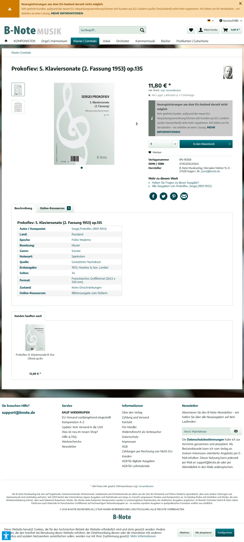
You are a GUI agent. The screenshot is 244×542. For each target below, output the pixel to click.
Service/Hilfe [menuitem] (230, 20)
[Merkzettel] (191, 30)
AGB (125, 446)
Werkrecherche (71, 441)
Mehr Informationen (143, 536)
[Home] (6, 41)
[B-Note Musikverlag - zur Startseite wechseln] (32, 31)
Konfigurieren (225, 532)
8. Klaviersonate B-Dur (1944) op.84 (35, 356)
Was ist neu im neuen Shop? (80, 431)
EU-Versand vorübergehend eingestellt (86, 417)
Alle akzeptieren (203, 532)
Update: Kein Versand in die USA (82, 427)
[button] (6, 535)
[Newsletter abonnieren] (236, 431)
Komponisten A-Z (73, 422)
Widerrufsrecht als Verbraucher (141, 431)
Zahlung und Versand (135, 417)
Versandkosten (146, 486)
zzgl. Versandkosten (171, 90)
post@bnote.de (211, 171)
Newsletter (69, 446)
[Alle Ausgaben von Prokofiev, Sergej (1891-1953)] (228, 72)
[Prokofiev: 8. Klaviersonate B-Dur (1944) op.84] (35, 337)
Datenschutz (130, 436)
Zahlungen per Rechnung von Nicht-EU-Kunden (147, 454)
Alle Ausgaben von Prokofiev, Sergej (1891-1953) (181, 186)
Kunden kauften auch (28, 316)
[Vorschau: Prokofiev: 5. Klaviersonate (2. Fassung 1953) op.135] (18, 89)
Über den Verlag (132, 412)
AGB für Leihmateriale (136, 466)
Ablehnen (184, 532)
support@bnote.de (18, 412)
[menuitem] (112, 30)
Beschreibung (23, 208)
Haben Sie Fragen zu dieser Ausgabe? (175, 182)
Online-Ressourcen (54, 208)
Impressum (129, 441)
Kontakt (127, 422)
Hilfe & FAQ (69, 436)
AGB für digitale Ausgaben (138, 461)
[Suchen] (142, 30)
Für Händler (129, 427)
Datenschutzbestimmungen (205, 439)
